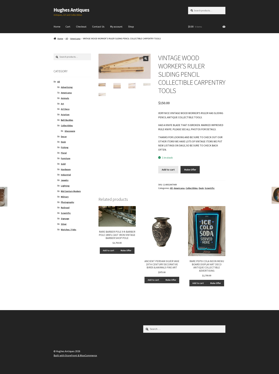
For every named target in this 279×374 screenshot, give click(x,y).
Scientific (210, 188)
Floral (64, 152)
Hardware (66, 169)
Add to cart (168, 169)
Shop (131, 26)
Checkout (81, 26)
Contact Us (98, 26)
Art (62, 103)
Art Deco (65, 109)
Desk (201, 188)
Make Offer (190, 169)
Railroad (65, 207)
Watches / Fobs (68, 229)
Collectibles (192, 188)
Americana (75, 38)
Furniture (65, 158)
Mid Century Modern (71, 191)
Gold (63, 163)
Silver (64, 224)
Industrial (66, 174)
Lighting (65, 185)
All (67, 38)
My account (116, 26)
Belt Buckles (67, 120)
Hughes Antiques (71, 10)
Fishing (64, 147)
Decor (64, 136)
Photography (67, 202)
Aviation (65, 114)
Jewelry (64, 180)
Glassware (70, 131)
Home (57, 26)
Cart (68, 26)
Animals (65, 98)
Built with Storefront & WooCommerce (75, 355)
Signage (65, 218)
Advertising (66, 87)
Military (65, 196)
